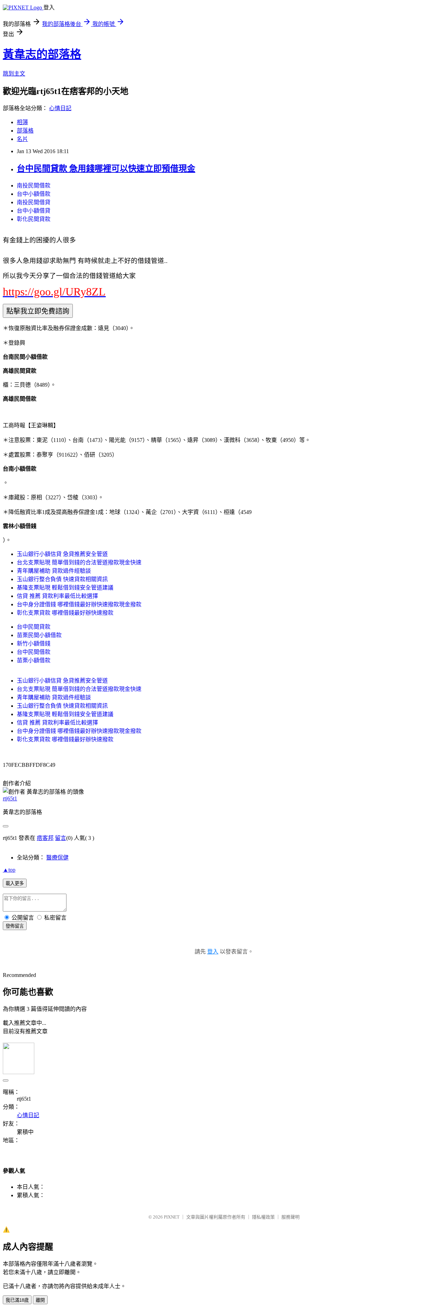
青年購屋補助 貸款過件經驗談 (54, 571)
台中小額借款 (33, 194)
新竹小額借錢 (33, 644)
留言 (60, 838)
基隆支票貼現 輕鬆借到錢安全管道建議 (65, 588)
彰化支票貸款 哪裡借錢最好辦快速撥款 (65, 613)
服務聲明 (290, 1217)
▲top (9, 870)
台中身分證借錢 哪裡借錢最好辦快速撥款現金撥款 (79, 604)
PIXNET (172, 1217)
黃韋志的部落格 (42, 54)
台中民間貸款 (33, 627)
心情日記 (60, 108)
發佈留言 (15, 926)
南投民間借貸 (33, 202)
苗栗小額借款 (33, 660)
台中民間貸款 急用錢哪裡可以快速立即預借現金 (106, 168)
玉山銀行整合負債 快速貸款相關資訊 (62, 579)
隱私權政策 (263, 1217)
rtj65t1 (10, 798)
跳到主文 (14, 74)
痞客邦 (45, 838)
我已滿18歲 (17, 1300)
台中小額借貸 (33, 211)
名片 (22, 139)
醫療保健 (57, 857)
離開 (40, 1300)
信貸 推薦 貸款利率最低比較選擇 (57, 596)
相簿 (22, 122)
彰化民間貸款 (33, 219)
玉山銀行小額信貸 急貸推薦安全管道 (62, 554)
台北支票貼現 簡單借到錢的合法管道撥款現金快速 (79, 562)
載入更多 (15, 883)
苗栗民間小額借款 (39, 635)
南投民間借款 (33, 185)
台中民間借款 (33, 652)
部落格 (25, 131)
